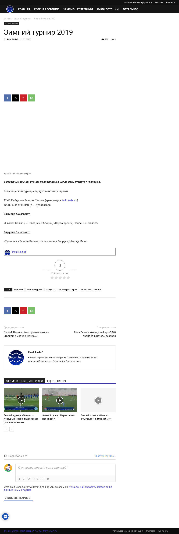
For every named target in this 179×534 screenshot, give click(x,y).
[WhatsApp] (31, 97)
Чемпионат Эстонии (78, 9)
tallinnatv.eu (69, 200)
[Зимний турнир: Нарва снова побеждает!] (59, 400)
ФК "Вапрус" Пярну (68, 289)
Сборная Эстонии (46, 9)
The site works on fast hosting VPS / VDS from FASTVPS (30, 530)
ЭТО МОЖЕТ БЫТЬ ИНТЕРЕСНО (24, 381)
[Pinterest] (23, 97)
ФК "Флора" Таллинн (91, 289)
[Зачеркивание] (33, 479)
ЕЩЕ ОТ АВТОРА (56, 381)
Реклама (159, 2)
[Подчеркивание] (28, 479)
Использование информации (138, 2)
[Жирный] (18, 479)
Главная (24, 9)
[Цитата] (48, 479)
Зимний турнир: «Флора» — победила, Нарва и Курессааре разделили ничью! (21, 419)
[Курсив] (23, 479)
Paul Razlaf (12, 39)
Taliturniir (18, 289)
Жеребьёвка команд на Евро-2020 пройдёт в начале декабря (95, 334)
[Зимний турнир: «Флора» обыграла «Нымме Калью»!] (98, 400)
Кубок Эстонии (108, 9)
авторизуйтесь (106, 455)
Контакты (170, 2)
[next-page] (11, 429)
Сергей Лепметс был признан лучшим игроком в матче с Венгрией (26, 334)
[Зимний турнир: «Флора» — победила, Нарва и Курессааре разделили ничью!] (21, 400)
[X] (15, 97)
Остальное (130, 9)
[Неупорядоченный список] (43, 479)
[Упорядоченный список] (38, 479)
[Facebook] (7, 97)
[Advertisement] (60, 68)
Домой (7, 18)
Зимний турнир (22, 18)
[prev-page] (6, 429)
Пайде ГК (50, 289)
